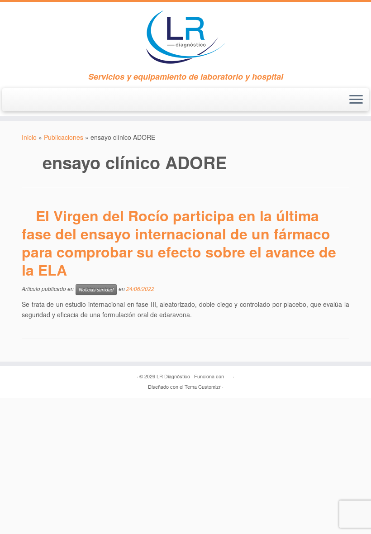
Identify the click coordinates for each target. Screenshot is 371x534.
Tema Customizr (203, 386)
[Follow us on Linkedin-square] (51, 101)
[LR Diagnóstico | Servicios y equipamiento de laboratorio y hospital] (185, 37)
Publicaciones (63, 137)
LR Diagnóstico (173, 376)
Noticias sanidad (96, 289)
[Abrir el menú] (356, 100)
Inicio (29, 137)
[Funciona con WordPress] (228, 374)
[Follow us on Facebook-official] (18, 101)
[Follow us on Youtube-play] (35, 101)
